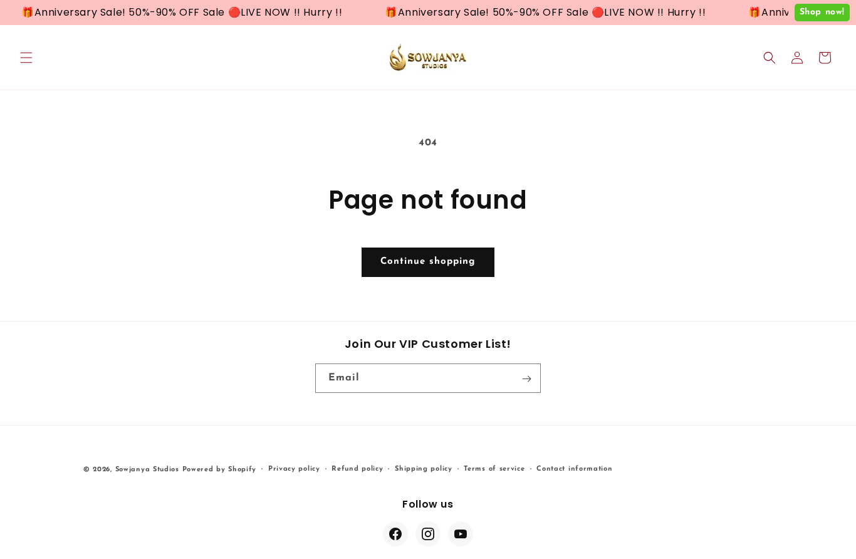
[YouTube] (460, 533)
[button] (26, 57)
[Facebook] (395, 533)
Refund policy (357, 468)
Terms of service (494, 468)
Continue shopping (428, 261)
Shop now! (822, 12)
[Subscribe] (526, 379)
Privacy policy (294, 468)
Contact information (574, 468)
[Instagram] (428, 533)
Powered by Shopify (219, 469)
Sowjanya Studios (147, 469)
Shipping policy (423, 468)
